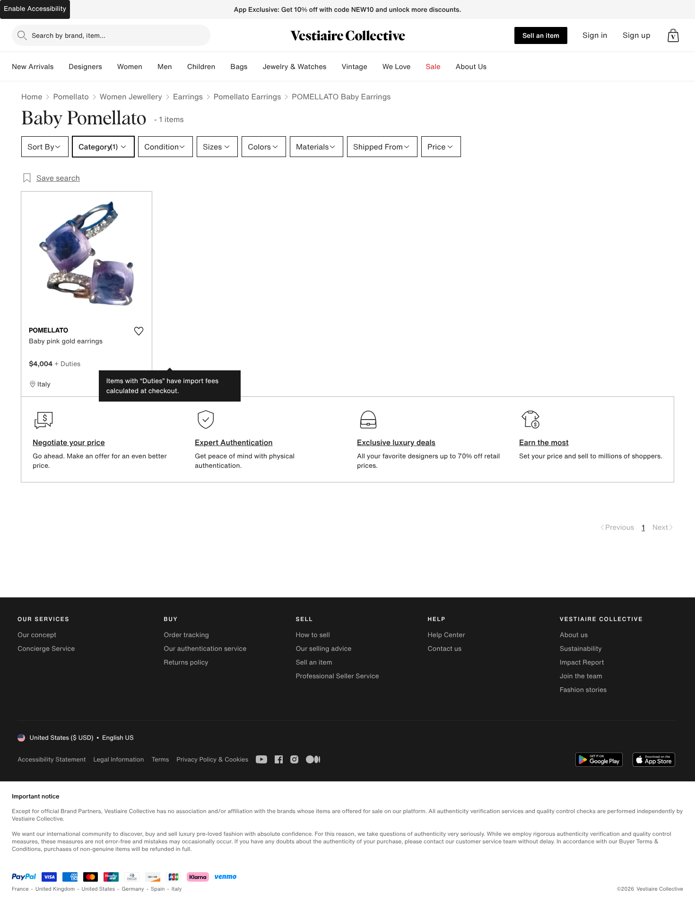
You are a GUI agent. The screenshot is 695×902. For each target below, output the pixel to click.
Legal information (118, 759)
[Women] (150, 66)
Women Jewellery (131, 96)
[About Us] (494, 66)
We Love (396, 66)
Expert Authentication (234, 442)
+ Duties (67, 363)
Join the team (581, 676)
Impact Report (582, 662)
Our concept (36, 635)
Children (201, 66)
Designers (85, 66)
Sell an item (540, 35)
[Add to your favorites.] (138, 331)
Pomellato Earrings (247, 96)
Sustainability (581, 649)
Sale (433, 66)
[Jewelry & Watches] (334, 66)
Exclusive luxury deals (396, 442)
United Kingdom (55, 889)
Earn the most (544, 442)
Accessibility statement (51, 759)
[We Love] (418, 66)
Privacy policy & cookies (212, 759)
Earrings (188, 96)
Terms (160, 759)
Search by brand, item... (68, 35)
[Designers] (109, 66)
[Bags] (255, 66)
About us (574, 635)
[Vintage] (375, 66)
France (20, 889)
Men (164, 66)
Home (31, 96)
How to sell (312, 635)
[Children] (222, 66)
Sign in (595, 35)
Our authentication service (205, 649)
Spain (158, 889)
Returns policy (186, 662)
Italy (177, 889)
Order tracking (186, 635)
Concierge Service (46, 649)
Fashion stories (583, 690)
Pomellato (70, 96)
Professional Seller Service (337, 676)
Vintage (354, 66)
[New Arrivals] (61, 66)
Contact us (445, 649)
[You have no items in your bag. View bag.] (673, 35)
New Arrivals (32, 66)
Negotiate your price (69, 442)
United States (98, 889)
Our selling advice (323, 649)
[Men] (179, 66)
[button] (673, 35)
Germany (133, 889)
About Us (471, 66)
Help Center (446, 635)
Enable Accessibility (35, 9)
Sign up (637, 35)
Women (129, 66)
